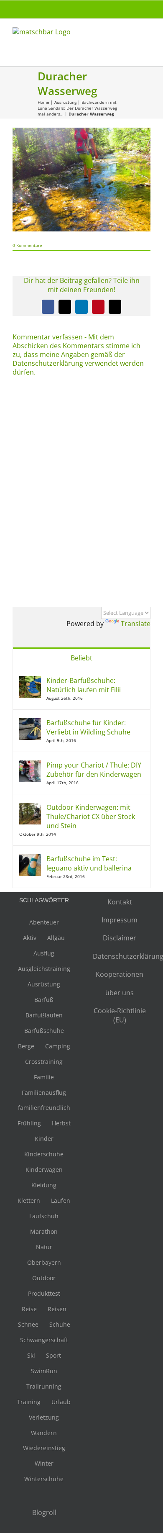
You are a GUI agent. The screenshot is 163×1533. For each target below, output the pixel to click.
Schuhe (59, 1324)
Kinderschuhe (44, 1154)
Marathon (44, 1231)
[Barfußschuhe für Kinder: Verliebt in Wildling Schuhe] (30, 722)
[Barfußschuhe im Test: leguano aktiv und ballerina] (30, 858)
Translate (135, 623)
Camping (57, 1046)
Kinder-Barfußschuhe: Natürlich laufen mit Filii (83, 685)
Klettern (29, 1200)
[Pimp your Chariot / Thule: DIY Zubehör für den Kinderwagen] (30, 765)
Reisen (57, 1309)
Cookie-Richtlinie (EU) (120, 1015)
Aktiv (29, 938)
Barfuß (43, 1000)
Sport (53, 1355)
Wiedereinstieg (44, 1448)
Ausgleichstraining (44, 969)
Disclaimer (119, 937)
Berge (26, 1046)
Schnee (28, 1324)
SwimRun (44, 1371)
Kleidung (43, 1185)
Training (29, 1402)
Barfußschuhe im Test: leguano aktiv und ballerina (89, 863)
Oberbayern (44, 1262)
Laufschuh (44, 1216)
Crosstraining (44, 1062)
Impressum (120, 919)
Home (43, 102)
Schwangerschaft (44, 1340)
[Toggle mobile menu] (147, 35)
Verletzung (44, 1417)
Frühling (29, 1123)
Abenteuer (44, 922)
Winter (44, 1463)
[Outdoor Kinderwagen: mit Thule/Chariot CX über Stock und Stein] (30, 807)
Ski (31, 1355)
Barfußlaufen (44, 1015)
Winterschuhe (44, 1479)
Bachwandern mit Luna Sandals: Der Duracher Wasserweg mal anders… (77, 108)
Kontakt (119, 901)
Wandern (44, 1433)
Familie (44, 1077)
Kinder (44, 1139)
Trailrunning (43, 1386)
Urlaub (61, 1402)
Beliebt (81, 658)
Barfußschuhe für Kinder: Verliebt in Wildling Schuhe (88, 727)
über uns (119, 992)
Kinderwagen (44, 1170)
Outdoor (44, 1278)
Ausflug (43, 953)
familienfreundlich (44, 1108)
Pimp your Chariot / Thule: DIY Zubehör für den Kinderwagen (93, 769)
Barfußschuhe (44, 1031)
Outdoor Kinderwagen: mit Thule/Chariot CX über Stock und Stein (90, 816)
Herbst (61, 1123)
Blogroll (44, 1512)
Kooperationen (119, 974)
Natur (44, 1247)
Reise (29, 1309)
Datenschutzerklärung (119, 956)
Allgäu (56, 938)
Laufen (60, 1200)
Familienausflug (44, 1092)
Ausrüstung (65, 102)
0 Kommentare (27, 245)
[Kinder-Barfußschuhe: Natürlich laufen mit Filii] (30, 680)
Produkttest (44, 1293)
